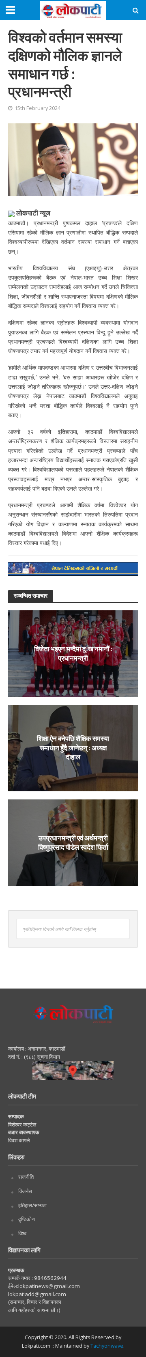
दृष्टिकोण (26, 1219)
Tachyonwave (106, 1345)
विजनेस (25, 1191)
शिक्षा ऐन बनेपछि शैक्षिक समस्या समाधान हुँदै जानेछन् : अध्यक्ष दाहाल (73, 748)
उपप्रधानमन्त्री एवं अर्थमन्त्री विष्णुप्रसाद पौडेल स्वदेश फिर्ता (73, 842)
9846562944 (50, 1278)
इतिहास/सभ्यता (32, 1205)
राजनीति (26, 1176)
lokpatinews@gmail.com (49, 1286)
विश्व (22, 1233)
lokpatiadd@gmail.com (37, 1294)
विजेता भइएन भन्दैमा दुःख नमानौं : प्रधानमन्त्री (73, 653)
